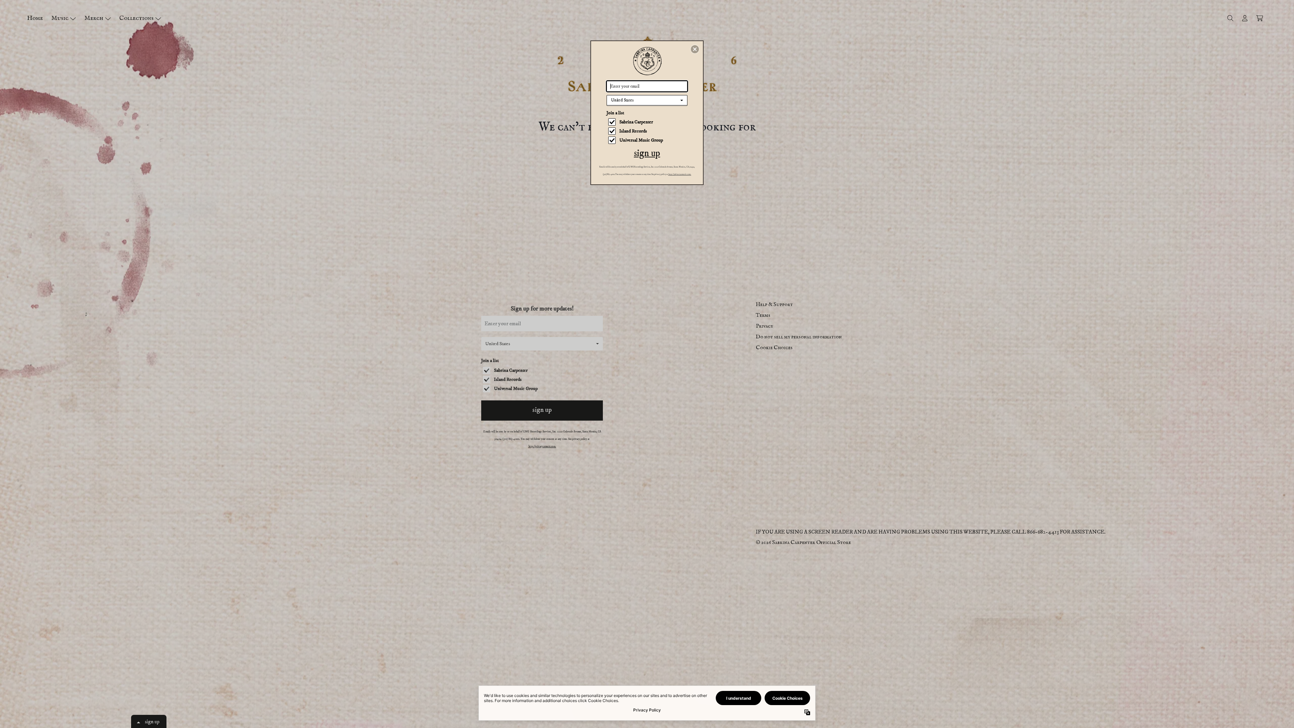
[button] (695, 49)
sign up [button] (647, 153)
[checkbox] (647, 122)
